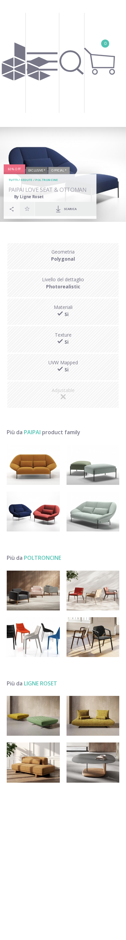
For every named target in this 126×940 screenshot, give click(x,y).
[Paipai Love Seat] (33, 511)
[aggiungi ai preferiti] (27, 208)
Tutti (13, 180)
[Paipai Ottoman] (93, 465)
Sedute (26, 180)
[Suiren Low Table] (93, 762)
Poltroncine (46, 180)
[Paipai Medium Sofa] (33, 465)
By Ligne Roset (29, 197)
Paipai (32, 432)
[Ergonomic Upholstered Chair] (33, 637)
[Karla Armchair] (93, 637)
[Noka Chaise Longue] (33, 762)
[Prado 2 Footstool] (33, 716)
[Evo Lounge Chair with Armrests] (93, 590)
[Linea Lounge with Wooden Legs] (33, 590)
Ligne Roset (40, 683)
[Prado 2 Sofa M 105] (93, 716)
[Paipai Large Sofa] (93, 511)
